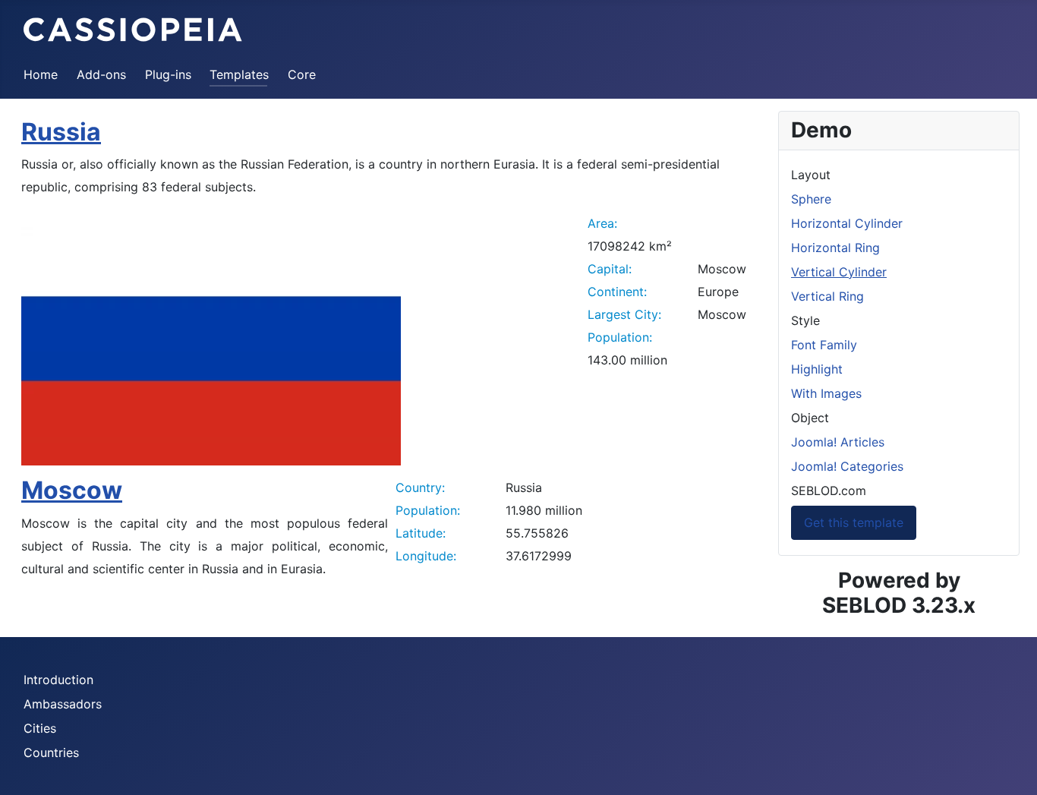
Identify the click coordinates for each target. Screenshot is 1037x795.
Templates (239, 74)
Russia (61, 132)
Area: (602, 223)
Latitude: (421, 533)
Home (41, 74)
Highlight (817, 369)
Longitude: (426, 555)
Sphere (811, 199)
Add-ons (101, 74)
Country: (420, 487)
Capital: (610, 268)
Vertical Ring (827, 296)
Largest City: (624, 314)
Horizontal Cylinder (847, 223)
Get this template (853, 522)
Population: (620, 337)
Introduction (58, 679)
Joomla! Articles (837, 442)
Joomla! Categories (847, 466)
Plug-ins (168, 74)
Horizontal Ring (835, 247)
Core (302, 74)
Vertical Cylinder (839, 271)
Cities (40, 728)
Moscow (71, 490)
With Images (826, 393)
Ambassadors (63, 703)
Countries (51, 752)
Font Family (824, 344)
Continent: (617, 291)
